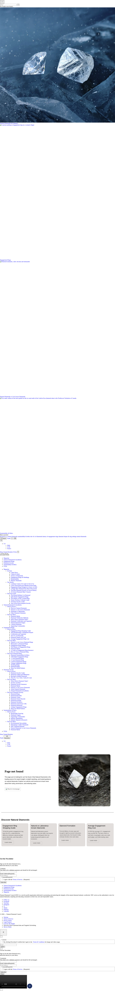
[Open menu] (15, 538)
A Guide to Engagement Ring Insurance (22, 650)
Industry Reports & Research (19, 720)
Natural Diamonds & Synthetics (13, 559)
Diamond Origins (16, 715)
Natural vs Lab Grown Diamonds (20, 610)
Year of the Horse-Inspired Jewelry (21, 603)
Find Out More (11, 614)
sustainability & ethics (24, 536)
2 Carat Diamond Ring (17, 660)
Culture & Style (15, 574)
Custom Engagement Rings (18, 661)
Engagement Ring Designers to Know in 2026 (24, 587)
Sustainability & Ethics (10, 564)
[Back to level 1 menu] (18, 552)
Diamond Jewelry (9, 563)
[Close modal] (29, 988)
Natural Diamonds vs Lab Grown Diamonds (23, 728)
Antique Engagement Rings (19, 707)
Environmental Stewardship (19, 723)
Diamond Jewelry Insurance (19, 684)
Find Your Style (11, 593)
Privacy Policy (8, 920)
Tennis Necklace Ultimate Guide (20, 600)
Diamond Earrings (16, 700)
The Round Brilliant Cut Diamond (20, 595)
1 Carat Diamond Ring (17, 658)
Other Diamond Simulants (18, 613)
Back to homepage (14, 789)
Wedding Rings (15, 665)
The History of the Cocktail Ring (20, 598)
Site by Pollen (8, 927)
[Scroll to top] (3, 932)
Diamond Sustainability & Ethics (20, 655)
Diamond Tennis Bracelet (18, 699)
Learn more (8, 842)
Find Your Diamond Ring (14, 653)
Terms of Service (17, 879)
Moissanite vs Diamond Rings (19, 644)
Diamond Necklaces (16, 702)
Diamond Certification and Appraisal (21, 621)
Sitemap (6, 917)
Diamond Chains (15, 697)
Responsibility (15, 579)
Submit (2, 946)
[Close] (12, 538)
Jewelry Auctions (16, 682)
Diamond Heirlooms (16, 705)
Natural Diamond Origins (18, 622)
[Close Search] (2, 2)
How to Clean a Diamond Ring (20, 652)
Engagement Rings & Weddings (20, 577)
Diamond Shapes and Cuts (18, 637)
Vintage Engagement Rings (18, 663)
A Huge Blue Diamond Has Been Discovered (24, 588)
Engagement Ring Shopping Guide (21, 631)
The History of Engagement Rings (20, 647)
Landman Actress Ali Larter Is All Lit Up (22, 584)
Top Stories (10, 582)
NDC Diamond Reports (17, 726)
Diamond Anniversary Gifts (19, 704)
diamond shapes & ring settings (68, 536)
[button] (4, 543)
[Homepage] (4, 555)
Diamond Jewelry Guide (18, 673)
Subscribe (3, 882)
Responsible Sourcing (17, 713)
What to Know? (11, 606)
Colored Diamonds (16, 624)
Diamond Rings (15, 666)
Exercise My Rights (9, 923)
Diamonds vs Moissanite (18, 611)
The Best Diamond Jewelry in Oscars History (24, 590)
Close (2, 974)
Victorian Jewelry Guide (18, 601)
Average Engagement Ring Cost (20, 639)
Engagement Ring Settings (18, 645)
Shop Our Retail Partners (18, 668)
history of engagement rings (50, 536)
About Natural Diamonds (18, 689)
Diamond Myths (15, 616)
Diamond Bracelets (16, 695)
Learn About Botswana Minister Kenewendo (23, 585)
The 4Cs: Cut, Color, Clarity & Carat (21, 678)
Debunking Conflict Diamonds (19, 725)
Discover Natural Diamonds (19, 608)
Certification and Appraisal (18, 634)
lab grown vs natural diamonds (9, 536)
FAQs (5, 566)
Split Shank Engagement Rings (19, 597)
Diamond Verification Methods (19, 618)
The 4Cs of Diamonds (17, 635)
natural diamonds (81, 536)
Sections (9, 571)
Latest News (14, 572)
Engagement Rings (9, 561)
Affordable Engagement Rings (19, 657)
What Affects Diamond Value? (19, 619)
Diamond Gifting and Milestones (20, 674)
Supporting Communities (18, 626)
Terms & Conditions (38, 942)
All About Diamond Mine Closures (21, 592)
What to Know (11, 629)
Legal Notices (8, 922)
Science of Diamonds (17, 576)
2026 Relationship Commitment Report (22, 632)
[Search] (18, 5)
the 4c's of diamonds (36, 536)
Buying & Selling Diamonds (19, 676)
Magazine (6, 558)
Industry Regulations (17, 718)
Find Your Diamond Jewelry (15, 692)
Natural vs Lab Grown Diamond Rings (22, 642)
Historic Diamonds (16, 580)
